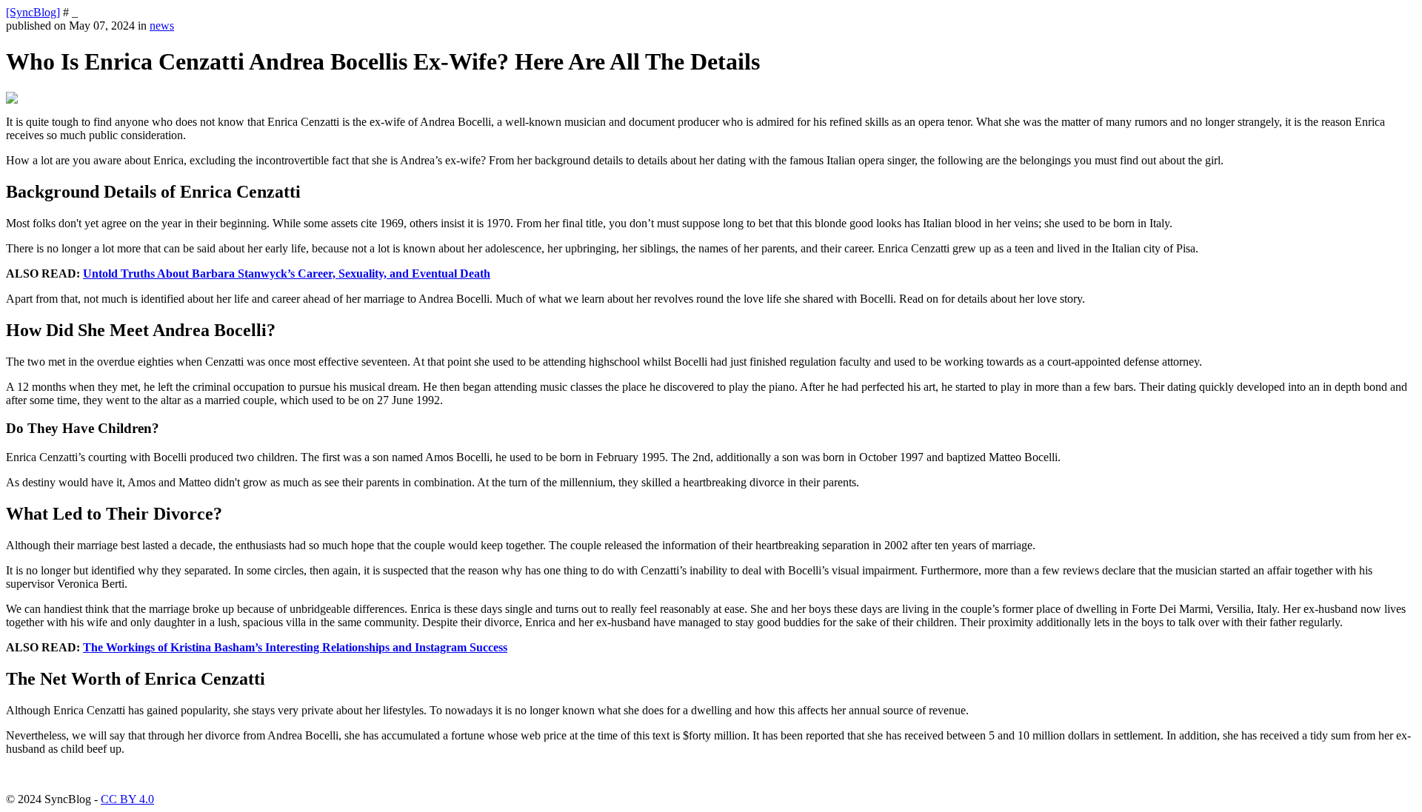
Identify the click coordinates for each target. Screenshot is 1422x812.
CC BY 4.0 (127, 799)
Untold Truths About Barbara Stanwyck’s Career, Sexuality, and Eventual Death (286, 273)
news (162, 25)
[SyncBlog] (33, 12)
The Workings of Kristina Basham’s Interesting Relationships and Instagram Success (295, 647)
